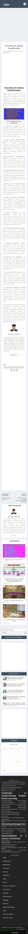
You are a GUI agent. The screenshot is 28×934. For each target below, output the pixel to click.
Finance (14, 680)
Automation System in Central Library (8, 789)
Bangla (4, 857)
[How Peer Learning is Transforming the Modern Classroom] (4, 697)
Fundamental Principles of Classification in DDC (14, 620)
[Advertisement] (14, 25)
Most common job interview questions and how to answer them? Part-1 (13, 826)
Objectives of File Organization (20, 828)
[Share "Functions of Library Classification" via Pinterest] (16, 367)
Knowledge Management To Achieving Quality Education (12, 817)
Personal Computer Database (7, 831)
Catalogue (5, 871)
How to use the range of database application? (10, 812)
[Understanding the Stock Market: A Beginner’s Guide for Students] (4, 678)
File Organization (23, 809)
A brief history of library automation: (8, 785)
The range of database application (8, 846)
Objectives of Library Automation (7, 830)
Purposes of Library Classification (14, 559)
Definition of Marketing (5, 805)
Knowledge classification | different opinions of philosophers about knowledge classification (14, 580)
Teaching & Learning (17, 686)
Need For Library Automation (7, 828)
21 (17, 761)
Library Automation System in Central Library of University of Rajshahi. (13, 821)
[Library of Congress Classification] (14, 592)
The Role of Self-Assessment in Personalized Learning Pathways (16, 691)
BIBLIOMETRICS (6, 864)
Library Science (6, 889)
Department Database (5, 807)
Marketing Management (13, 824)
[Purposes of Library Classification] (14, 551)
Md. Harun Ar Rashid (13, 51)
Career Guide (15, 705)
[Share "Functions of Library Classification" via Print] (16, 370)
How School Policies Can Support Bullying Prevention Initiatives (16, 684)
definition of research (22, 805)
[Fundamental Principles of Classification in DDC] (14, 611)
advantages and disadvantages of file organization (11, 787)
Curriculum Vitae (23, 802)
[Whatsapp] (16, 355)
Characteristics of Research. (6, 800)
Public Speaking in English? (6, 833)
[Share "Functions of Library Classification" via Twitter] (8, 367)
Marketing (5, 893)
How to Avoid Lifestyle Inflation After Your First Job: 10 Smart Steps (16, 703)
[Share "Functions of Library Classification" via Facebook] (5, 367)
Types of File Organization (6, 850)
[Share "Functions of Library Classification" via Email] (14, 370)
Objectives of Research (21, 830)
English (4, 878)
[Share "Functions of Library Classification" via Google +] (11, 367)
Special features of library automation (8, 844)
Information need (4, 816)
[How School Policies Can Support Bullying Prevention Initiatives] (4, 685)
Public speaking (23, 831)
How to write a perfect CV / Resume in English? (10, 814)
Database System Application (7, 804)
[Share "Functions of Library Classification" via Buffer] (22, 367)
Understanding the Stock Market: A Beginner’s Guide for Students (16, 678)
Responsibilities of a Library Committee (13, 837)
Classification (6, 52)
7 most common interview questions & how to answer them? (13, 782)
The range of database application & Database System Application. (13, 848)
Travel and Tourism (8, 917)
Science (4, 910)
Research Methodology (8, 907)
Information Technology (9, 886)
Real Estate (5, 903)
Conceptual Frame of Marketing (7, 802)
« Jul (4, 770)
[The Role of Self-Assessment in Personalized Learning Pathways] (4, 691)
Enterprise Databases (22, 807)
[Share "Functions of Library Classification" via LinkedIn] (19, 367)
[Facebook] (14, 355)
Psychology (5, 900)
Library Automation (5, 819)
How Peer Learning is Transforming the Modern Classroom (16, 697)
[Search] (25, 632)
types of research (23, 850)
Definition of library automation (20, 804)
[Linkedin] (12, 355)
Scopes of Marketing (5, 840)
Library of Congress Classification (14, 600)
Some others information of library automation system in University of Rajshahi (13, 842)
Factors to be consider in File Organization (9, 809)
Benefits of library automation (7, 790)
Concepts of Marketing (22, 800)
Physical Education (7, 896)
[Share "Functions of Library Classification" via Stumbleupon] (11, 370)
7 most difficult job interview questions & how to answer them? (13, 783)
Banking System (7, 861)
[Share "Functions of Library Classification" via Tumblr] (14, 367)
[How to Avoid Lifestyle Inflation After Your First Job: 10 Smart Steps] (4, 704)
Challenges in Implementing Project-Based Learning (13, 796)
